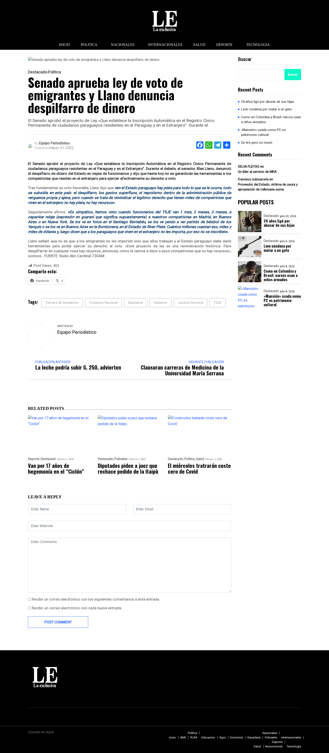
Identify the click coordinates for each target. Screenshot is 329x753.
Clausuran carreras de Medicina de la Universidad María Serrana (182, 370)
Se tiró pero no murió (256, 143)
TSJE (217, 303)
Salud (199, 45)
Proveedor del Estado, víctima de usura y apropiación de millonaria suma (268, 187)
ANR (183, 737)
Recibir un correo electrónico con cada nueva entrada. (77, 608)
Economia (236, 737)
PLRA (193, 737)
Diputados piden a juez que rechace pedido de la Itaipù (128, 468)
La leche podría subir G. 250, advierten (78, 367)
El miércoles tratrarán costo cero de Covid (199, 468)
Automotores (273, 746)
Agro (222, 737)
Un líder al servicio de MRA (257, 172)
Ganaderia (254, 737)
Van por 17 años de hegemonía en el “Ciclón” (56, 468)
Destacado (37, 72)
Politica (89, 45)
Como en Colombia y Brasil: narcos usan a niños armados (271, 119)
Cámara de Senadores (62, 303)
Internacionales (165, 45)
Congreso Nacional (103, 303)
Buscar (245, 59)
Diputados (135, 303)
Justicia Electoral (190, 303)
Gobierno (160, 303)
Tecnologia (258, 45)
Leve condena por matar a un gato (266, 109)
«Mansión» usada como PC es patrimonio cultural (263, 132)
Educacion (208, 737)
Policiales (121, 459)
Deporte (224, 45)
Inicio (64, 45)
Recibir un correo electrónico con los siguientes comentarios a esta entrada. (96, 599)
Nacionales (123, 45)
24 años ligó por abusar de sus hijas (267, 102)
